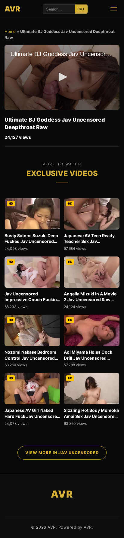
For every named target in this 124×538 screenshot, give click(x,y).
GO (81, 9)
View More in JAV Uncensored (62, 452)
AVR (12, 9)
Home (10, 31)
